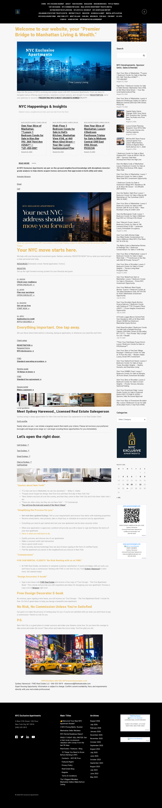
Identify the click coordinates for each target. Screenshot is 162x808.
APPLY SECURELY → (26, 319)
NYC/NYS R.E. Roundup (82, 10)
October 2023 (95, 760)
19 (127, 485)
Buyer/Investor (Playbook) (61, 10)
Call (18, 189)
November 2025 (96, 739)
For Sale (102, 16)
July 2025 (94, 753)
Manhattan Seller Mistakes (70, 731)
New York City (62, 16)
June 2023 (94, 774)
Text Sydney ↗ (23, 451)
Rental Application (114, 13)
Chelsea (85, 16)
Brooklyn (94, 16)
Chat (25, 465)
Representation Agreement (91, 19)
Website (144, 535)
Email (19, 184)
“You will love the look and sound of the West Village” (44, 505)
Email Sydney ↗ (23, 456)
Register (85, 13)
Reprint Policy (75, 13)
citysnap (144, 558)
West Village (75, 16)
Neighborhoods (100, 4)
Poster (147, 740)
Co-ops (119, 16)
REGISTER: (21, 268)
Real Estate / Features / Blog (71, 749)
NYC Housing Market (55, 4)
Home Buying (73, 19)
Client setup (22, 340)
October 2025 (95, 742)
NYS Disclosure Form (47, 16)
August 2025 (95, 749)
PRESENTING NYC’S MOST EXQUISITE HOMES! (59, 98)
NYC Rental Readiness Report (71, 734)
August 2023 (95, 767)
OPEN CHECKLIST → (27, 282)
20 (132, 485)
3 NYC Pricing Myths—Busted (71, 727)
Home (43, 4)
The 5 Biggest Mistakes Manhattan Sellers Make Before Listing (72, 782)
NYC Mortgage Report (102, 10)
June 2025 (94, 756)
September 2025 (96, 746)
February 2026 (95, 728)
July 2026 (94, 725)
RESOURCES (22, 264)
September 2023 (96, 763)
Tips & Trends (113, 4)
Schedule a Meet (97, 13)
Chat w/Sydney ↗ (24, 462)
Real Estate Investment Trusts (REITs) (96, 7)
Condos (63, 19)
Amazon (35, 588)
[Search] (144, 55)
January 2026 (95, 732)
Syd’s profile (22, 421)
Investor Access (24, 176)
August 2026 (95, 721)
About (68, 4)
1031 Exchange (54, 7)
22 (140, 485)
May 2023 (94, 777)
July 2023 (94, 770)
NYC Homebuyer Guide (70, 7)
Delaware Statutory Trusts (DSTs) (53, 13)
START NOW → (24, 306)
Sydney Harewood (92, 569)
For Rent (111, 16)
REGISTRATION (96, 95)
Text (22, 465)
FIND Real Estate (47, 582)
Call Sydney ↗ (23, 445)
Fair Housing (77, 4)
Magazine (88, 4)
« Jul (118, 497)
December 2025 (96, 735)
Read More (24, 163)
